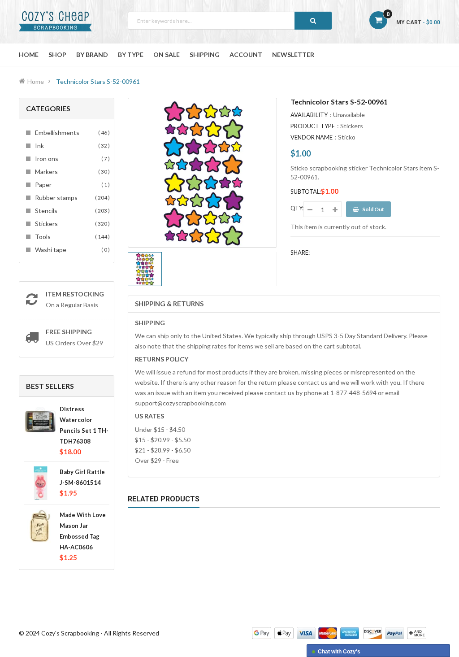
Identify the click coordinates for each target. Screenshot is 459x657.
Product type (312, 126)
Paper (71, 184)
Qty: (296, 208)
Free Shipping (69, 331)
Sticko (346, 137)
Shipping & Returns (169, 304)
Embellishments (71, 132)
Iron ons (71, 158)
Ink (71, 145)
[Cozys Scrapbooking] (339, 632)
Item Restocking (75, 294)
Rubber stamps (71, 197)
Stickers (71, 223)
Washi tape (71, 249)
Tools (71, 236)
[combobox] (230, 21)
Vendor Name (311, 137)
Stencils (71, 210)
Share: (300, 252)
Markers (71, 171)
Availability (309, 114)
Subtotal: (305, 191)
